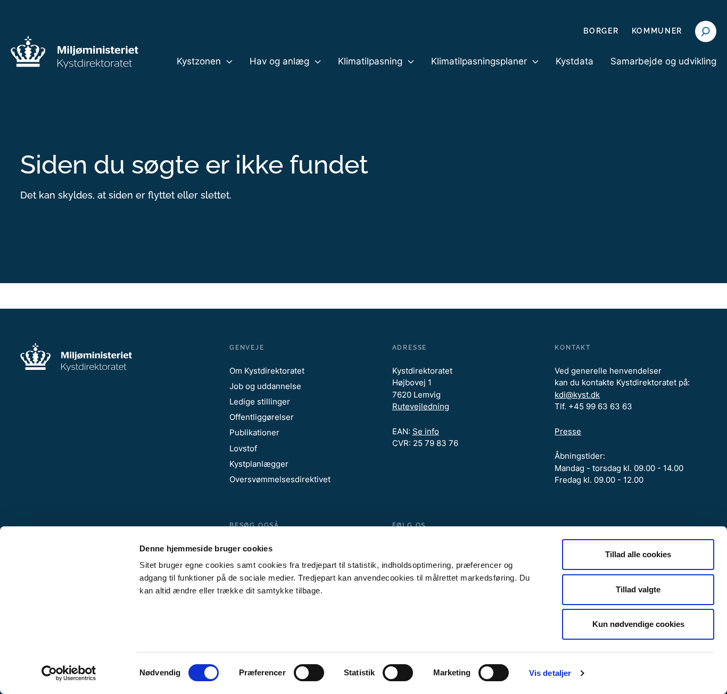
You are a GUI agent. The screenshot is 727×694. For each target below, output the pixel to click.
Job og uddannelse (265, 386)
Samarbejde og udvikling (663, 61)
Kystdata (574, 61)
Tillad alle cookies (638, 554)
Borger (600, 31)
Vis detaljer (550, 673)
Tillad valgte (638, 589)
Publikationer (254, 432)
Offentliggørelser (261, 417)
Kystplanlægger (258, 464)
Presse (568, 431)
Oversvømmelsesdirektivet (280, 479)
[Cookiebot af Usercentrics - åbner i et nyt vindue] (68, 673)
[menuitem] (204, 70)
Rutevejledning (420, 406)
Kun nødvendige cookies (638, 624)
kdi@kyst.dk (577, 395)
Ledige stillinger (259, 401)
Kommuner (657, 31)
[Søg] (705, 31)
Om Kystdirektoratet (266, 371)
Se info (425, 431)
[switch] (309, 672)
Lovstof (243, 448)
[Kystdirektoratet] (74, 52)
